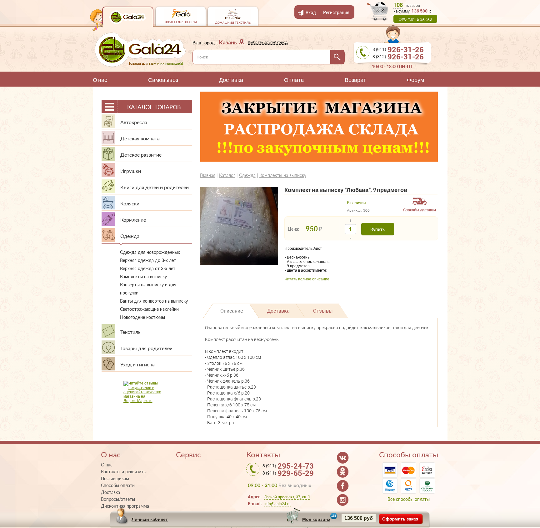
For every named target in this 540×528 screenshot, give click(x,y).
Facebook (343, 486)
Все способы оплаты (409, 499)
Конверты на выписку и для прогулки (148, 288)
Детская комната (140, 138)
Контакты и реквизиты (124, 472)
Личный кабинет (150, 519)
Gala (127, 17)
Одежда (129, 236)
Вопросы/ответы (118, 499)
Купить (377, 229)
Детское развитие (141, 155)
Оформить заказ (415, 19)
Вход (311, 12)
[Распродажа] (319, 160)
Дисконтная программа (125, 506)
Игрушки (130, 171)
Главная (207, 175)
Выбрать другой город (268, 42)
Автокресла (133, 122)
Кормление (133, 220)
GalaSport (181, 16)
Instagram (343, 500)
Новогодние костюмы (142, 317)
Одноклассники (343, 472)
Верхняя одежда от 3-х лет (147, 268)
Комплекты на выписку (143, 276)
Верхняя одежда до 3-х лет (148, 260)
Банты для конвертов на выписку (154, 301)
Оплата (294, 79)
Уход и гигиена (137, 364)
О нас (100, 79)
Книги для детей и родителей (154, 187)
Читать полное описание (307, 279)
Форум (415, 79)
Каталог (227, 175)
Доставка (231, 79)
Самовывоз (163, 79)
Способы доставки (419, 210)
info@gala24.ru (277, 504)
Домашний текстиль (233, 16)
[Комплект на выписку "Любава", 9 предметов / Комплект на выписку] (239, 264)
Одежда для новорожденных (150, 252)
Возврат (355, 79)
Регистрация (336, 12)
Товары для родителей (146, 348)
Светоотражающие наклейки (149, 309)
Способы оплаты (118, 485)
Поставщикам (115, 478)
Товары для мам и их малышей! (140, 50)
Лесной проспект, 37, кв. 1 (287, 497)
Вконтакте (343, 458)
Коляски (129, 203)
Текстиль (130, 332)
